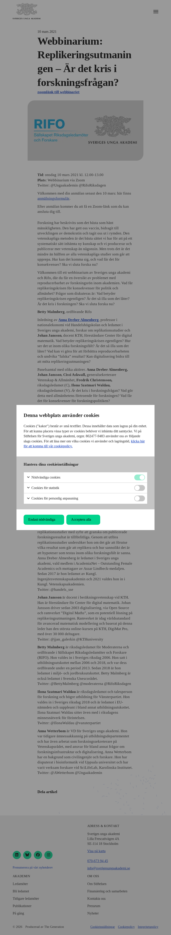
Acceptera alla (81, 519)
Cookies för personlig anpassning (54, 498)
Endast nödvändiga (41, 519)
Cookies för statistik (45, 488)
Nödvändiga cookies (45, 477)
